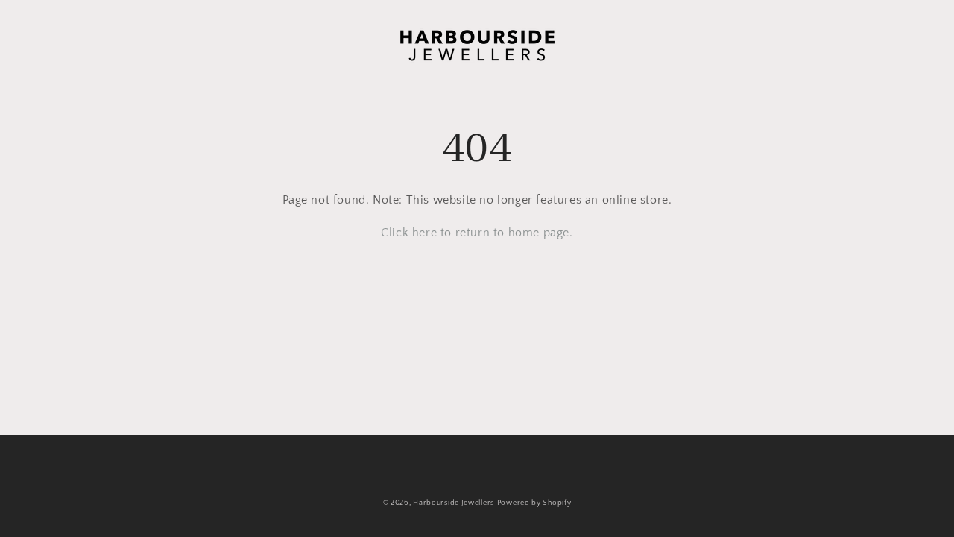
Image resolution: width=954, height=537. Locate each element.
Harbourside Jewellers (453, 503)
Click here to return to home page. (476, 232)
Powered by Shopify (534, 503)
